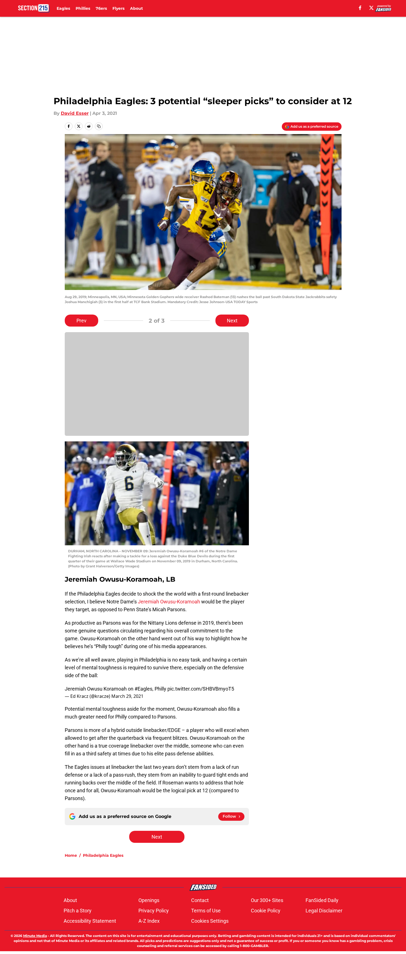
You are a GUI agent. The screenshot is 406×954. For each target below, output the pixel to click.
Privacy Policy (153, 910)
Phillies (83, 8)
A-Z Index (149, 921)
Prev (81, 320)
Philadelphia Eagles (103, 855)
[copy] (99, 126)
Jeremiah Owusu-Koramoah (169, 602)
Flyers (118, 8)
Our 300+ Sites (267, 900)
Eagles (63, 8)
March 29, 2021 (127, 696)
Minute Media (35, 936)
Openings (148, 900)
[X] (371, 8)
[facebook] (360, 8)
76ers (101, 8)
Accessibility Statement (90, 921)
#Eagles (143, 689)
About (136, 8)
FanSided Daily (322, 900)
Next (232, 320)
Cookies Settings (210, 921)
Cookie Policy (265, 910)
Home (71, 855)
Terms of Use (206, 910)
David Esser (75, 113)
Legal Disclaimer (324, 910)
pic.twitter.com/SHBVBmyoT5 (200, 689)
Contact (200, 900)
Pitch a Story (78, 910)
